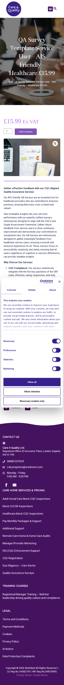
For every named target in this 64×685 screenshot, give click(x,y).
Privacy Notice (24, 675)
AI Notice (8, 648)
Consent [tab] (11, 290)
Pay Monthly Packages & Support (22, 521)
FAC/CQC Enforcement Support (21, 550)
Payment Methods (13, 626)
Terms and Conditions (16, 619)
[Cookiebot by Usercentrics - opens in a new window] (40, 282)
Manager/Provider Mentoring (19, 543)
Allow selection (32, 391)
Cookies (7, 634)
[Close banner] (59, 281)
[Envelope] (14, 485)
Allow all (32, 382)
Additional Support (13, 528)
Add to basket (25, 132)
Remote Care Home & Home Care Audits (26, 535)
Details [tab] (32, 290)
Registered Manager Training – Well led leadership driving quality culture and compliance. (32, 596)
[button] (50, 9)
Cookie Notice (40, 675)
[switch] (56, 350)
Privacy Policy (11, 641)
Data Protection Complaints (19, 656)
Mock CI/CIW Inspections (18, 506)
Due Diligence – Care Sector (19, 565)
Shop (11, 81)
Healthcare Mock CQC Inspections (23, 513)
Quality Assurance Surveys (18, 572)
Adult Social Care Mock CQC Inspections (26, 498)
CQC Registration (13, 558)
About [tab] (52, 290)
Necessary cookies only (32, 401)
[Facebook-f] (6, 485)
